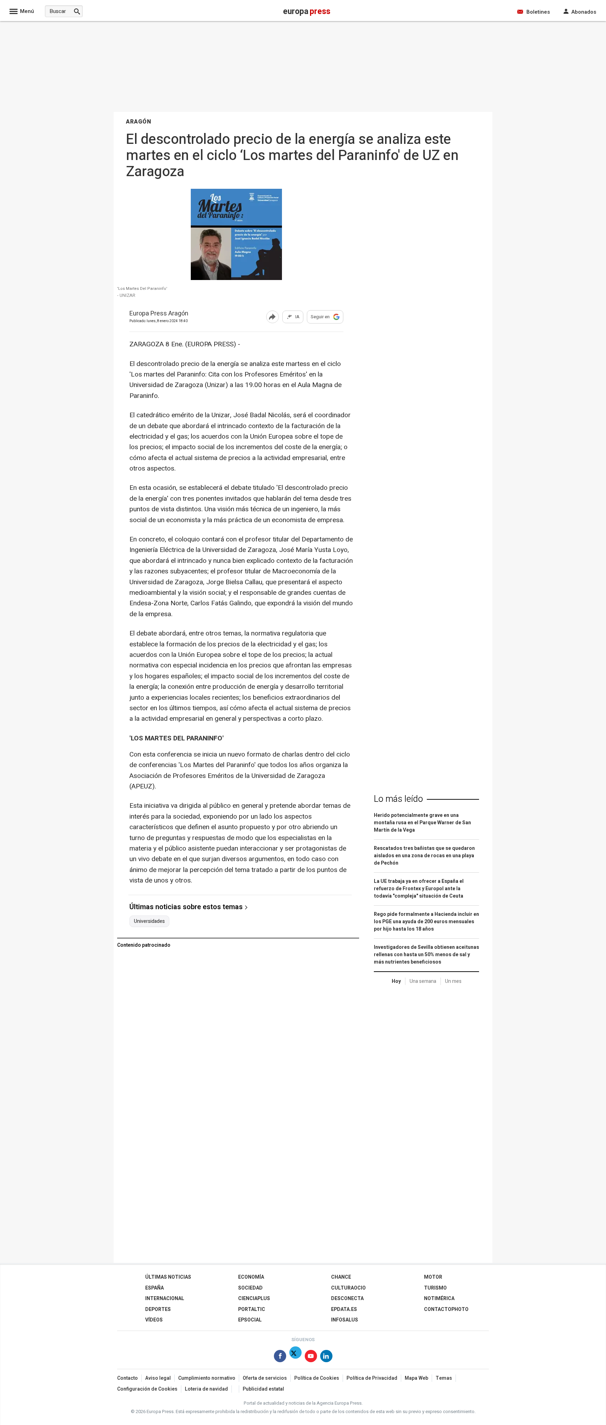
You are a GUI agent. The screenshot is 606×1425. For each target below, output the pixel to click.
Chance (341, 1277)
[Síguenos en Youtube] (311, 1357)
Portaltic (251, 1309)
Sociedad (250, 1288)
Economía (251, 1277)
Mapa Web (416, 1378)
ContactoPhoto (446, 1309)
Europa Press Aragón (158, 314)
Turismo (435, 1288)
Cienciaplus (254, 1298)
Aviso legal (158, 1378)
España (154, 1288)
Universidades (149, 921)
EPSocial (250, 1320)
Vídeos (154, 1320)
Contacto (127, 1378)
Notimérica (439, 1298)
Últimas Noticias (168, 1277)
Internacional (164, 1298)
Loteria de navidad (206, 1389)
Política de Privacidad (371, 1378)
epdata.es (344, 1309)
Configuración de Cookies (147, 1389)
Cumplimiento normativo (206, 1378)
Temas (444, 1378)
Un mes (453, 981)
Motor (433, 1277)
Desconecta (347, 1298)
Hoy (396, 981)
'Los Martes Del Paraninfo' (142, 289)
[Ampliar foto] (236, 278)
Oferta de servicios (265, 1378)
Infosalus (344, 1320)
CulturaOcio (348, 1288)
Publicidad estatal (263, 1389)
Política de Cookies (316, 1378)
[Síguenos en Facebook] (280, 1357)
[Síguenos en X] (295, 1357)
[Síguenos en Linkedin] (326, 1357)
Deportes (158, 1309)
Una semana (423, 981)
